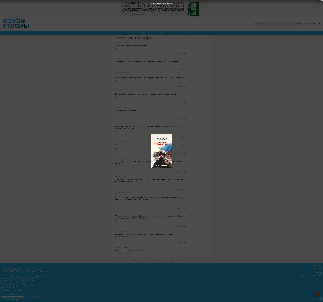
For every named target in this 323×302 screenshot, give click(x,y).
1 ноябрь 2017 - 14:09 (121, 107)
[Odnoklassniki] (311, 23)
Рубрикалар (145, 33)
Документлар (191, 261)
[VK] (308, 23)
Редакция (154, 33)
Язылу (172, 33)
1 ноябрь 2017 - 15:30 (121, 75)
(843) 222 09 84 (318, 275)
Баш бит (130, 33)
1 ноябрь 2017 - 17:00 (121, 42)
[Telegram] (319, 23)
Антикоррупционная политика (10, 294)
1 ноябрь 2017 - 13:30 (121, 123)
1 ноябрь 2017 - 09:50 (121, 195)
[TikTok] (316, 23)
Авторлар (180, 33)
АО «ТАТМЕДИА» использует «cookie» (12, 296)
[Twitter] (305, 23)
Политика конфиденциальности (10, 299)
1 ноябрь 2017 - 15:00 (121, 91)
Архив (137, 33)
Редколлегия (164, 33)
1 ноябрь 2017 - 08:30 (121, 247)
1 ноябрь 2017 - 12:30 (121, 158)
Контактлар (189, 33)
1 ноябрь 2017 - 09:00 (121, 231)
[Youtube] (313, 23)
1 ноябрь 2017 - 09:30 (121, 213)
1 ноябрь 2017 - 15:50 (121, 58)
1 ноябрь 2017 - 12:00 (121, 176)
